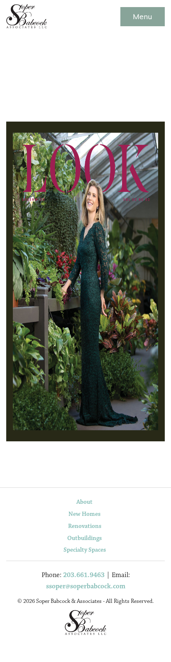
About (84, 502)
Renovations (84, 526)
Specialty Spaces (85, 550)
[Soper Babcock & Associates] (26, 14)
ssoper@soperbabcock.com (85, 586)
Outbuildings (84, 538)
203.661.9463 (84, 575)
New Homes (84, 514)
